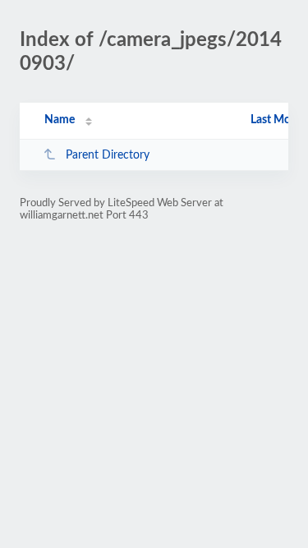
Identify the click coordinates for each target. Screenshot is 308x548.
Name (59, 120)
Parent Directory (107, 155)
